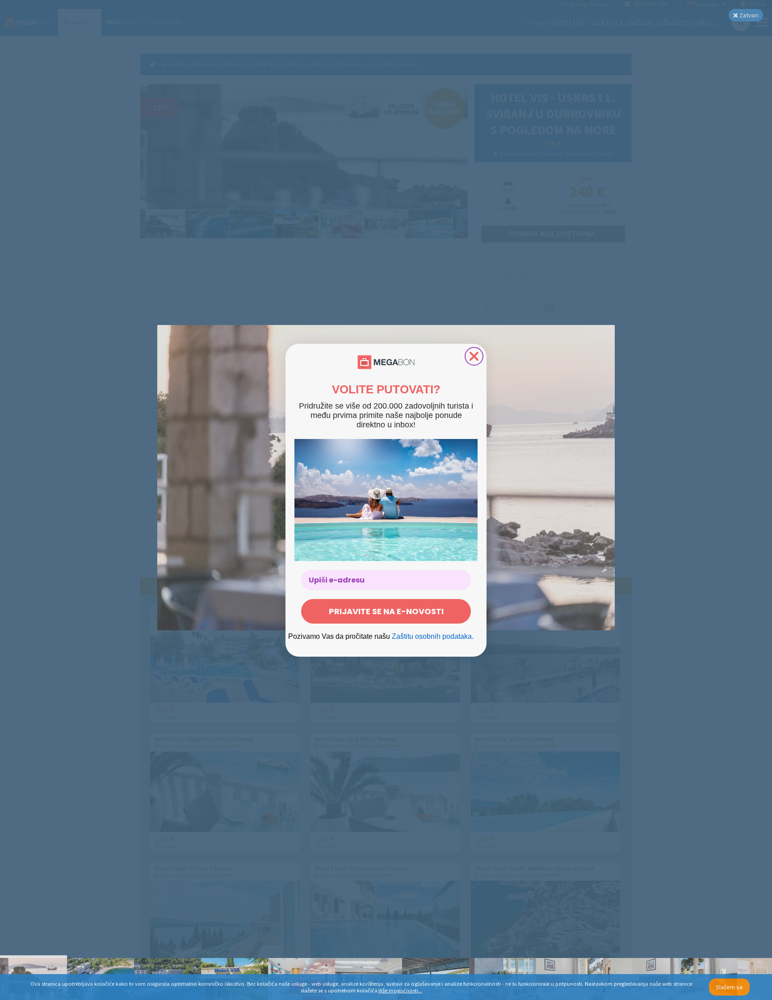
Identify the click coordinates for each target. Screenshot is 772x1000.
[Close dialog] (474, 356)
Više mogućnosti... (400, 990)
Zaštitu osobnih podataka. (433, 636)
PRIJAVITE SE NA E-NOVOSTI (386, 611)
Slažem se (729, 987)
